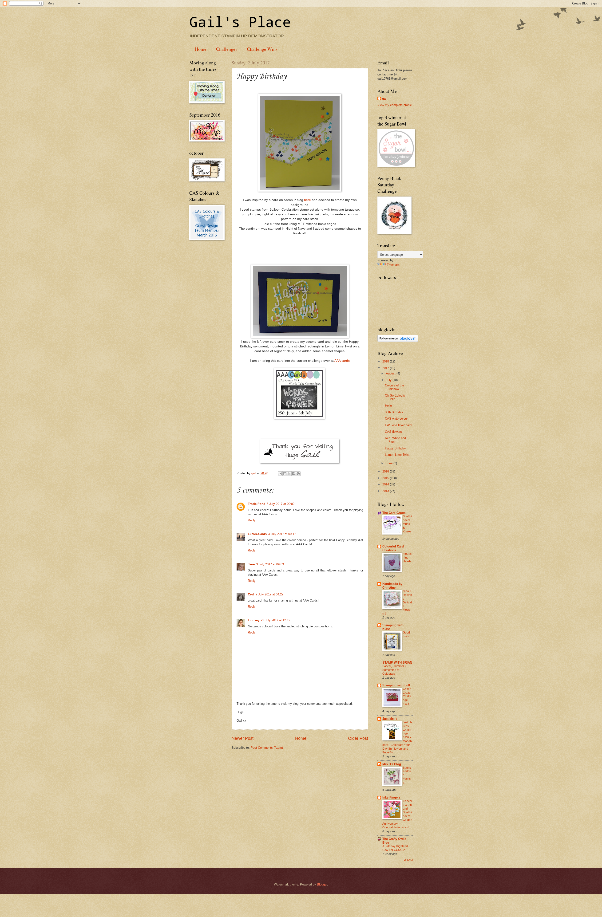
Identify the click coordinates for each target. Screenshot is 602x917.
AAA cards (342, 360)
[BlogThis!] (284, 473)
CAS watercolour (396, 418)
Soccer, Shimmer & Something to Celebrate (394, 670)
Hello (388, 405)
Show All (408, 859)
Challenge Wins (262, 49)
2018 (386, 361)
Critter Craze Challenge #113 (407, 696)
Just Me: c (389, 718)
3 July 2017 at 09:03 (270, 564)
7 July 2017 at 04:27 (269, 594)
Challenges (226, 49)
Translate (393, 265)
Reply (252, 520)
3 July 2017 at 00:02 (280, 504)
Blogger (322, 884)
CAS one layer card (398, 425)
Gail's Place (240, 21)
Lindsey (253, 620)
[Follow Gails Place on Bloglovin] (397, 340)
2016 (386, 471)
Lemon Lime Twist (397, 455)
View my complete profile (394, 105)
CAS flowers (393, 431)
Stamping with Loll (396, 685)
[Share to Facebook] (293, 473)
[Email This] (280, 473)
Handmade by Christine (392, 585)
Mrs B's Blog (391, 764)
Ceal (251, 594)
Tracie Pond (256, 504)
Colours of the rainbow (394, 387)
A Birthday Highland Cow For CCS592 (395, 848)
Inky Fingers (391, 797)
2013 (386, 491)
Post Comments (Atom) (267, 747)
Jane (251, 564)
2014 (386, 484)
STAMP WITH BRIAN (397, 662)
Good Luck (406, 634)
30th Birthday (394, 412)
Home (200, 49)
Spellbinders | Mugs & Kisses (407, 524)
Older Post (358, 738)
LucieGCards (257, 534)
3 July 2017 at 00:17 (282, 534)
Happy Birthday (395, 448)
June (389, 463)
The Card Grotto (394, 513)
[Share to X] (289, 473)
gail (385, 98)
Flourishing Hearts (407, 557)
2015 (386, 478)
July (389, 380)
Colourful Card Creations (393, 548)
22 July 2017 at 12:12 (275, 620)
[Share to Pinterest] (298, 473)
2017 (386, 368)
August (391, 373)
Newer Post (242, 738)
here (307, 200)
